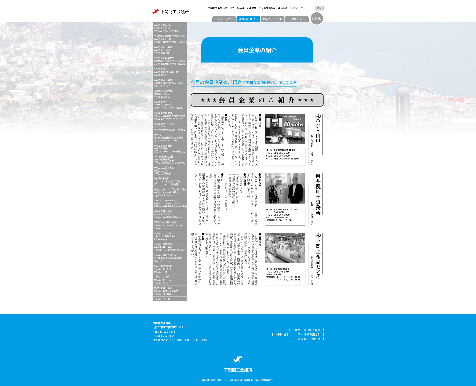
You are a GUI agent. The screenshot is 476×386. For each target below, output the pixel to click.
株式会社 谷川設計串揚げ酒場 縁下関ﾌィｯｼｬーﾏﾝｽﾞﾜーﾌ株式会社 (169, 148)
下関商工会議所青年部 (306, 330)
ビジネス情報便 (267, 8)
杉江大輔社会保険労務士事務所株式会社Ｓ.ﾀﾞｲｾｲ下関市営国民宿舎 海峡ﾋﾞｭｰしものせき (170, 38)
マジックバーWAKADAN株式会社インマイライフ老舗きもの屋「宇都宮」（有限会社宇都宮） (170, 203)
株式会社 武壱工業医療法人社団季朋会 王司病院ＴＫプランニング (168, 82)
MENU (316, 18)
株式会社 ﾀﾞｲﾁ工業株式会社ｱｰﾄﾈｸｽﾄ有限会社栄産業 (163, 49)
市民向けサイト (272, 19)
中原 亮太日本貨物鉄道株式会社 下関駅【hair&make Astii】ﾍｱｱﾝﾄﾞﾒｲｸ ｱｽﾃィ (170, 137)
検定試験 (296, 19)
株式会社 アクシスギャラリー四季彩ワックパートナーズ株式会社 (168, 104)
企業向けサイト (248, 19)
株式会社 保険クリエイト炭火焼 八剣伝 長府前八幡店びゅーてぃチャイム (167, 258)
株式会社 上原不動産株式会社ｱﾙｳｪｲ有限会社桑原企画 (164, 170)
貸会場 (240, 8)
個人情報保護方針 (309, 334)
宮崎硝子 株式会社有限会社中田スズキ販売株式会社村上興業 (166, 291)
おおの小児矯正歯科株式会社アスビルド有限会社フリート (164, 269)
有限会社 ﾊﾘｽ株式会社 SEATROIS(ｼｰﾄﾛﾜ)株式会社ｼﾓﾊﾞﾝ (167, 71)
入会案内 (251, 8)
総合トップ (224, 19)
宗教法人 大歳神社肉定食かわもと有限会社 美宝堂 (163, 93)
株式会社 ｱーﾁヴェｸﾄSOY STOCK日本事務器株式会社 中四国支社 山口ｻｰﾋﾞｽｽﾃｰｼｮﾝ (170, 126)
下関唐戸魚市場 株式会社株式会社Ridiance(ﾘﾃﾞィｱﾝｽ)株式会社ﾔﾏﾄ (168, 225)
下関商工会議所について (221, 8)
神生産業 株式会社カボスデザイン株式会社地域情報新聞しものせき (170, 214)
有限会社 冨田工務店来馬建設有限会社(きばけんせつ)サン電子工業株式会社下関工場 (170, 60)
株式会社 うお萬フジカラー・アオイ (164, 300)
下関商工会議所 (174, 11)
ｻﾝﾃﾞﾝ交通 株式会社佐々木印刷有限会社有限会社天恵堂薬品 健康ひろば (169, 159)
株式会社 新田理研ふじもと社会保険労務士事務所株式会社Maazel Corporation (169, 115)
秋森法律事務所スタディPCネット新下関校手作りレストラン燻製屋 (167, 181)
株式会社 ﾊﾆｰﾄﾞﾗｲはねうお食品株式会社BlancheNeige (165, 236)
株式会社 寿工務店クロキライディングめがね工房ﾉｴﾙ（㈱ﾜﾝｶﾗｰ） (167, 27)
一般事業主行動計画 (308, 339)
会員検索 (283, 8)
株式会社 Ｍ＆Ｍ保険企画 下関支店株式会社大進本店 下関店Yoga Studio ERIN (170, 192)
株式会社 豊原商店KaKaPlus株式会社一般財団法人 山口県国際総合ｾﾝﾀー (170, 247)
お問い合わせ (283, 334)
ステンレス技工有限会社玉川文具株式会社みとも (162, 280)
